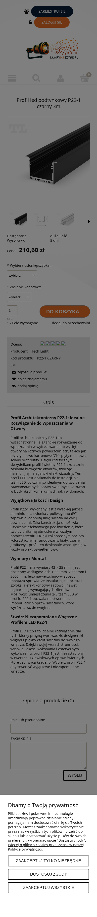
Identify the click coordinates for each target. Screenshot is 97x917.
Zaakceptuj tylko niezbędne (48, 860)
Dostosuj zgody (48, 874)
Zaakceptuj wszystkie (48, 887)
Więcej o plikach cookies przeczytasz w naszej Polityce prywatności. (46, 847)
